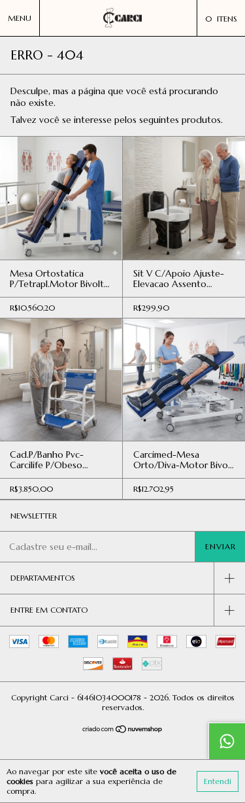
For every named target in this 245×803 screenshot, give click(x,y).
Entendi (217, 781)
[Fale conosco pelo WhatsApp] (226, 741)
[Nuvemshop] (122, 730)
